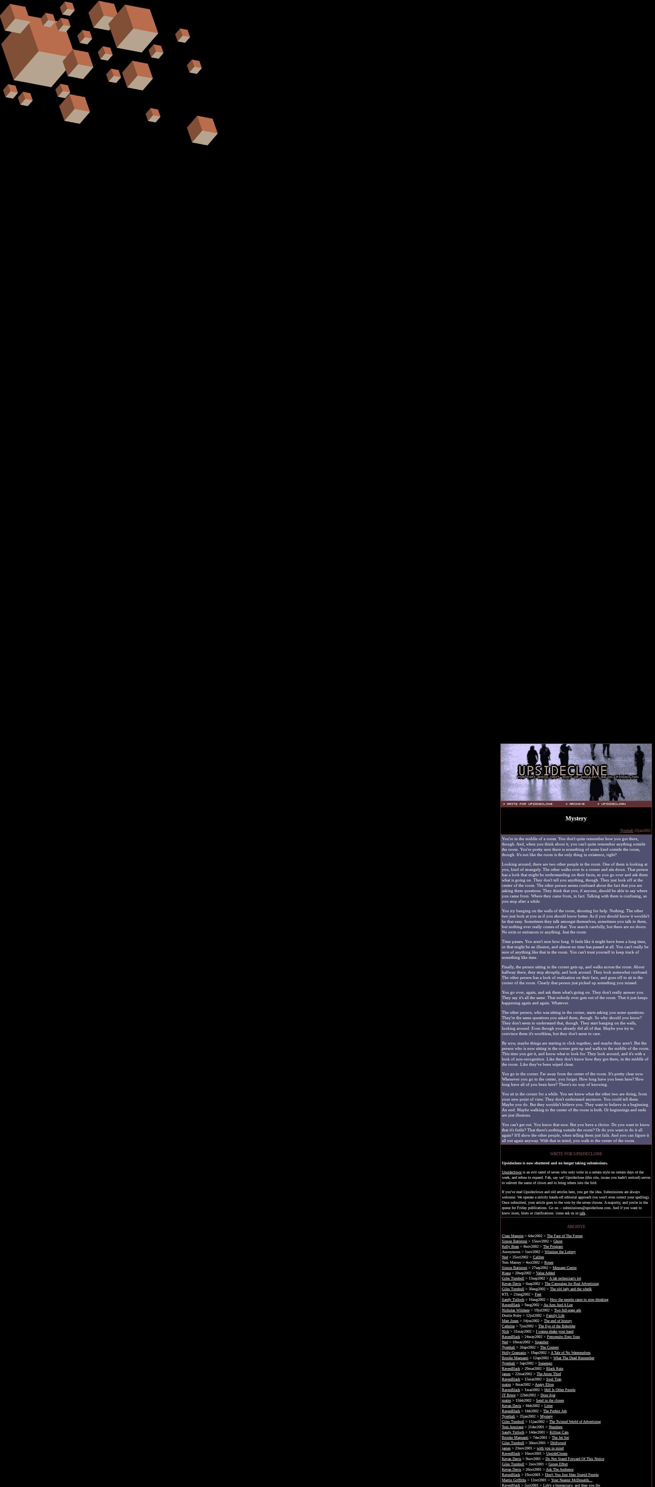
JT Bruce (509, 1395)
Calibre (538, 1257)
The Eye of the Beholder (556, 1326)
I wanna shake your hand (555, 1331)
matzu (506, 1384)
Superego (545, 1363)
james (506, 1374)
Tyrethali (626, 830)
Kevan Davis (511, 1284)
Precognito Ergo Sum (563, 1337)
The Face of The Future (565, 1236)
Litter (548, 1406)
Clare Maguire (512, 1236)
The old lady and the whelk (571, 1289)
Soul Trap (553, 1379)
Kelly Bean (510, 1246)
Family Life (555, 1315)
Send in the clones (550, 1400)
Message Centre (565, 1268)
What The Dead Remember (573, 1358)
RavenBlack (511, 1305)
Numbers (556, 1427)
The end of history (558, 1321)
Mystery (546, 1416)
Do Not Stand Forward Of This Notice (574, 1459)
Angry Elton (544, 1384)
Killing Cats (559, 1432)
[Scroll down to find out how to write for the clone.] (533, 803)
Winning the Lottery (560, 1252)
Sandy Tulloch (513, 1299)
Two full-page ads (567, 1310)
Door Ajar (548, 1395)
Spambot (541, 1342)
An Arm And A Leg (558, 1305)
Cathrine (508, 1326)
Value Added (545, 1273)
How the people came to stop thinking (579, 1299)
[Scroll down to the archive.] (580, 803)
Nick (505, 1331)
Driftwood (558, 1443)
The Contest (549, 1347)
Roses (548, 1262)
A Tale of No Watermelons (571, 1353)
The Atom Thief (549, 1374)
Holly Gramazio (514, 1353)
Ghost (558, 1241)
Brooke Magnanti (515, 1358)
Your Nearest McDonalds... (571, 1480)
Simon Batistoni (514, 1241)
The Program (553, 1246)
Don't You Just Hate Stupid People (572, 1475)
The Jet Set (560, 1437)
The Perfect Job (555, 1411)
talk (582, 1213)
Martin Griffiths (514, 1480)
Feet (538, 1294)
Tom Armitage (512, 1427)
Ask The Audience (560, 1469)
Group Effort (558, 1464)
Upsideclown (512, 1172)
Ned (505, 1257)
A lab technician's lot (565, 1278)
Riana (506, 1273)
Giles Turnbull (513, 1278)
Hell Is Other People (559, 1390)
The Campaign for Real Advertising (572, 1284)
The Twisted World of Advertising (575, 1422)
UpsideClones (556, 1453)
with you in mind (550, 1448)
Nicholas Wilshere (516, 1310)
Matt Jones (510, 1321)
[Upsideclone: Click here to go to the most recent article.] (576, 797)
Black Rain (554, 1368)
